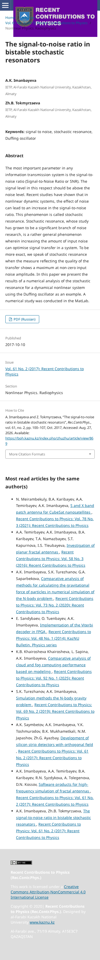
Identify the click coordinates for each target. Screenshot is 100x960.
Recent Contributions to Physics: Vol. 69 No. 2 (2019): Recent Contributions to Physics (55, 711)
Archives (28, 17)
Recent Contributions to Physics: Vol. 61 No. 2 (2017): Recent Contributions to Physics (52, 758)
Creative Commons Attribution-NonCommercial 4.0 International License (48, 892)
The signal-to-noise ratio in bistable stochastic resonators (53, 817)
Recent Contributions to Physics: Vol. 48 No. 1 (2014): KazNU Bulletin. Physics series (53, 638)
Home (10, 17)
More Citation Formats (27, 454)
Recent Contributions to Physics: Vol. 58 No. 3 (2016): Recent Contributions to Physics (50, 558)
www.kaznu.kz (42, 922)
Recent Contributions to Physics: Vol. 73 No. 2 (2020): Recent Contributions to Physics (54, 605)
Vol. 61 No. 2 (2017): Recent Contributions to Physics (46, 22)
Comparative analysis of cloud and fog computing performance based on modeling (53, 665)
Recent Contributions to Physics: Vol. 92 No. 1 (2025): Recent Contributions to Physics (54, 678)
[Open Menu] (5, 5)
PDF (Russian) (24, 319)
